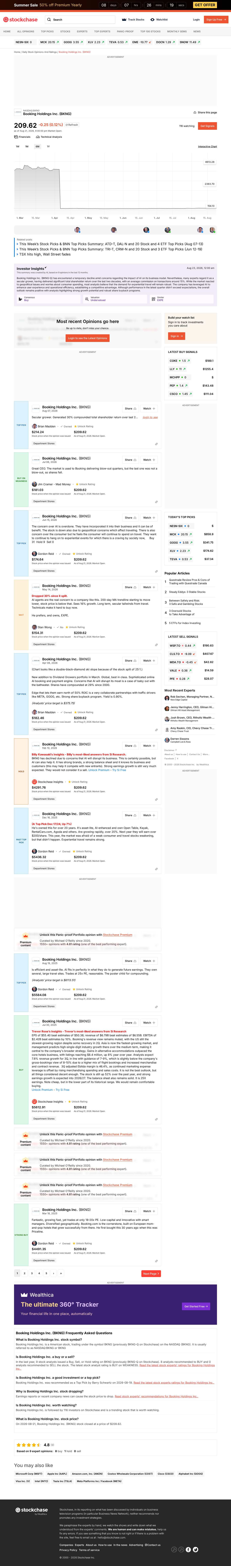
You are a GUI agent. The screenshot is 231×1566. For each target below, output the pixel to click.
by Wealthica (203, 764)
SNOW (188, 42)
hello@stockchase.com (111, 1537)
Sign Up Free (214, 19)
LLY (176, 369)
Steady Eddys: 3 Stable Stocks (187, 592)
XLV (94, 42)
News (197, 31)
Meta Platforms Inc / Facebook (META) (99, 1481)
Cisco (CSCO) (166, 1473)
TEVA (116, 42)
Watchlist (162, 19)
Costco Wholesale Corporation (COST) (130, 1473)
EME (139, 42)
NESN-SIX (24, 42)
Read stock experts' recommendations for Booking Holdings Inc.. (156, 1396)
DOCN (163, 42)
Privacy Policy (68, 1550)
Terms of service (89, 1550)
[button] (46, 426)
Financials (24, 136)
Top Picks (47, 31)
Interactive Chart (207, 146)
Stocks (65, 31)
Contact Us (194, 754)
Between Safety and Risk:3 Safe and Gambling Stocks (186, 602)
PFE (177, 678)
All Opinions (25, 31)
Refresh (73, 124)
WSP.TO (180, 645)
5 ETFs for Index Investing (185, 623)
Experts (82, 31)
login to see (150, 417)
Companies (66, 1545)
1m (26, 146)
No (61, 627)
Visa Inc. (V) (23, 1481)
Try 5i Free (119, 770)
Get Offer (205, 5)
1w (17, 146)
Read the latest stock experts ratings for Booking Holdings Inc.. (174, 1382)
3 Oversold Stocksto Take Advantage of (181, 612)
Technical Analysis (51, 136)
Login (196, 19)
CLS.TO (180, 654)
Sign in (175, 336)
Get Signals (207, 126)
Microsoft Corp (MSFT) (29, 1473)
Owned (68, 426)
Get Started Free (194, 1306)
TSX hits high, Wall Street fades (45, 254)
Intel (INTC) (41, 1481)
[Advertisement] (115, 82)
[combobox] (80, 20)
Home (6, 31)
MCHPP (178, 377)
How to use (181, 754)
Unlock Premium (98, 770)
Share (128, 408)
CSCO (179, 394)
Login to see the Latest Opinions (87, 338)
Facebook (169, 758)
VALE (179, 670)
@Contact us (152, 1545)
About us (169, 754)
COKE (178, 360)
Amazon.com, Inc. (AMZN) (87, 1473)
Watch (147, 408)
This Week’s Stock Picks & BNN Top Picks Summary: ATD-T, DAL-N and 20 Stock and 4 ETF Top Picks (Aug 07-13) (111, 244)
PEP (176, 385)
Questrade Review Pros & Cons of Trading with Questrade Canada (189, 581)
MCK (47, 42)
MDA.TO (181, 662)
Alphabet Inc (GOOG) (191, 1473)
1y (48, 146)
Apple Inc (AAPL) (57, 1473)
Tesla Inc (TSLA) (62, 1481)
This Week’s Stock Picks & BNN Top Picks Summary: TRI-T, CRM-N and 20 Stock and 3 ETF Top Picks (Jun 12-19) (110, 249)
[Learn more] (156, 444)
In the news (120, 1545)
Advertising (136, 1545)
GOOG (71, 42)
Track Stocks (136, 19)
